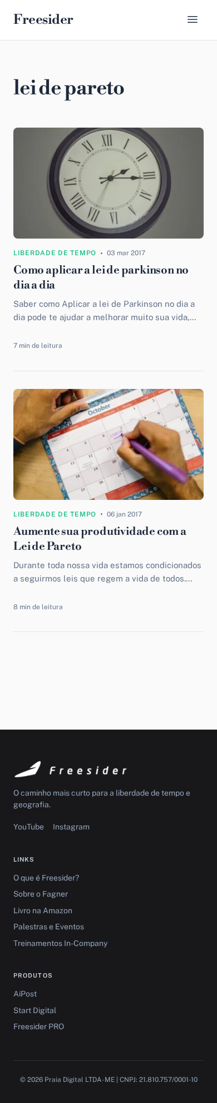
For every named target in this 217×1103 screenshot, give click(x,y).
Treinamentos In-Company (60, 943)
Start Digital (34, 1010)
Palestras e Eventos (48, 926)
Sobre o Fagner (40, 893)
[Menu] (192, 20)
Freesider (43, 20)
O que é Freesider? (46, 877)
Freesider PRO (38, 1026)
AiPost (25, 993)
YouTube (28, 826)
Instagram (71, 826)
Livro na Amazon (42, 910)
